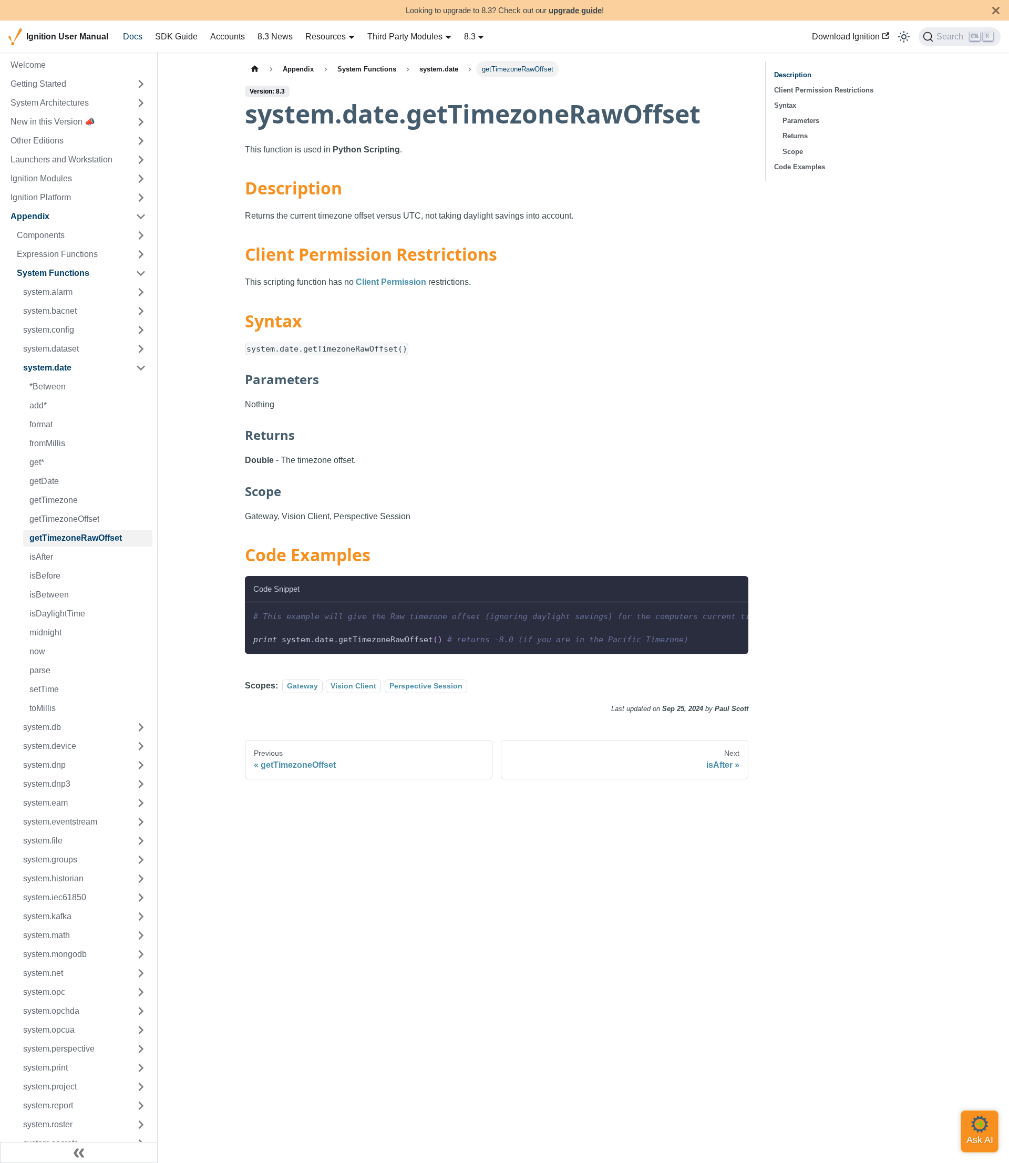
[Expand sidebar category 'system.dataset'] (140, 349)
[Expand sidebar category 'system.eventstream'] (140, 822)
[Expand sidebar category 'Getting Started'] (140, 84)
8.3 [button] (470, 36)
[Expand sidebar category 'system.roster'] (140, 1124)
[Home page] (255, 69)
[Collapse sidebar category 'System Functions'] (140, 273)
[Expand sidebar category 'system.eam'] (140, 803)
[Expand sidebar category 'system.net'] (140, 973)
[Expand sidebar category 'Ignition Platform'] (140, 197)
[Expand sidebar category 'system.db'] (140, 727)
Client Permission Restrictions (823, 90)
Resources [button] (325, 36)
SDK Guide (176, 36)
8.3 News (275, 36)
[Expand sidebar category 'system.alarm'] (140, 292)
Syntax (785, 105)
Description (792, 75)
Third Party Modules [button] (404, 36)
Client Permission (391, 281)
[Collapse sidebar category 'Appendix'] (140, 216)
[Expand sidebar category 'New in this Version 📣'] (140, 122)
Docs (132, 36)
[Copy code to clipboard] (735, 615)
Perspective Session (425, 686)
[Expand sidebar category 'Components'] (140, 235)
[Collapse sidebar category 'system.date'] (140, 367)
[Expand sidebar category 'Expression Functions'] (140, 254)
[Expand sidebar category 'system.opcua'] (140, 1030)
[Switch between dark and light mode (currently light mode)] (903, 36)
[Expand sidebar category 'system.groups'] (140, 859)
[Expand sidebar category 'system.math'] (140, 935)
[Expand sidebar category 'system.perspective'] (140, 1049)
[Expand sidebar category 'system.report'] (140, 1105)
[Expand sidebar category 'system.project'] (140, 1086)
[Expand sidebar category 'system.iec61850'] (140, 897)
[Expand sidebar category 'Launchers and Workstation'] (140, 159)
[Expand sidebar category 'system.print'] (140, 1067)
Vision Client (353, 686)
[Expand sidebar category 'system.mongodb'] (140, 954)
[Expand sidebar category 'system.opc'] (140, 992)
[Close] (996, 10)
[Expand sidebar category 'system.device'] (140, 746)
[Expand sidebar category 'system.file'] (140, 840)
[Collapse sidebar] (79, 1152)
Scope (793, 152)
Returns (795, 136)
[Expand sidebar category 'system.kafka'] (140, 916)
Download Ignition (846, 36)
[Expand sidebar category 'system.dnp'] (140, 765)
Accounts (227, 36)
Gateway (302, 686)
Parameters (801, 121)
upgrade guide (575, 10)
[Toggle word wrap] (716, 615)
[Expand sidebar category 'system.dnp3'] (140, 784)
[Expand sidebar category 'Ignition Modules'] (140, 178)
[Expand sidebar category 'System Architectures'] (140, 103)
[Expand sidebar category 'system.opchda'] (140, 1011)
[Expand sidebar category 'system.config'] (140, 330)
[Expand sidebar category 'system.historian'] (140, 878)
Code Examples (799, 167)
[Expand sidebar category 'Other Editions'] (140, 140)
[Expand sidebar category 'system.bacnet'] (140, 311)
